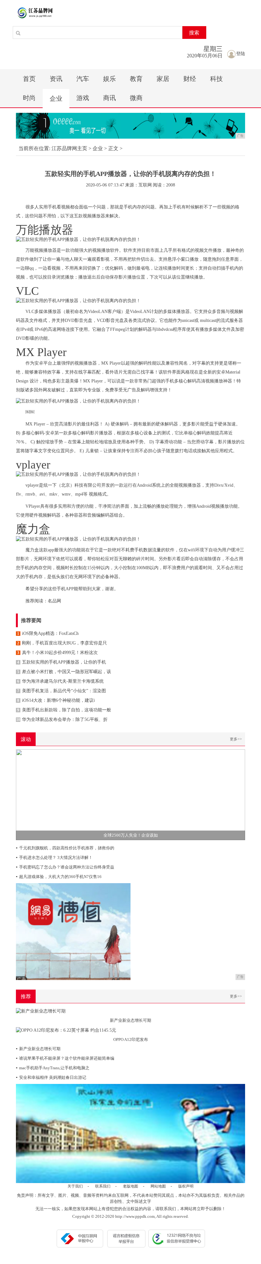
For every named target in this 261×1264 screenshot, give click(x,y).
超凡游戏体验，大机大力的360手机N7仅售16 (59, 876)
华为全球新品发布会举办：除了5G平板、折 (62, 719)
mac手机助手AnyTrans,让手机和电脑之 (52, 1067)
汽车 (82, 78)
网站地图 (158, 1186)
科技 (216, 78)
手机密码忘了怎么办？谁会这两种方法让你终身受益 (65, 867)
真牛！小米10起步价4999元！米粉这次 (57, 652)
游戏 (82, 97)
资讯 (56, 78)
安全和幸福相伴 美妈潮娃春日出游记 (51, 1077)
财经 (189, 78)
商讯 (109, 97)
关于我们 (75, 1186)
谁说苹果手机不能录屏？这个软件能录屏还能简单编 (65, 1058)
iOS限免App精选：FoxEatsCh (48, 633)
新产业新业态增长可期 (38, 1048)
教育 (136, 78)
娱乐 (109, 78)
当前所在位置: (34, 148)
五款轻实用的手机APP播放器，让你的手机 (61, 662)
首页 (29, 78)
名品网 (54, 601)
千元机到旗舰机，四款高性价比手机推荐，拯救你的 (65, 848)
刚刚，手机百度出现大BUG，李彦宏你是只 (62, 643)
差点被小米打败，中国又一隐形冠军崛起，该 (64, 671)
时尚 (29, 97)
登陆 (240, 53)
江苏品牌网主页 (69, 148)
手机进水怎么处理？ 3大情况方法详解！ (54, 857)
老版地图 (130, 1186)
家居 (163, 78)
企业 (56, 98)
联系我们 (102, 1186)
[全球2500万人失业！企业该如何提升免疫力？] (130, 794)
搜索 (194, 32)
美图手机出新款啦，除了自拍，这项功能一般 (64, 710)
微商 (136, 97)
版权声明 (186, 1186)
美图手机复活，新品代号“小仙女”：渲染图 (61, 690)
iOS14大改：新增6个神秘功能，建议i (56, 700)
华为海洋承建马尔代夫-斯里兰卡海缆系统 (60, 681)
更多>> (236, 739)
